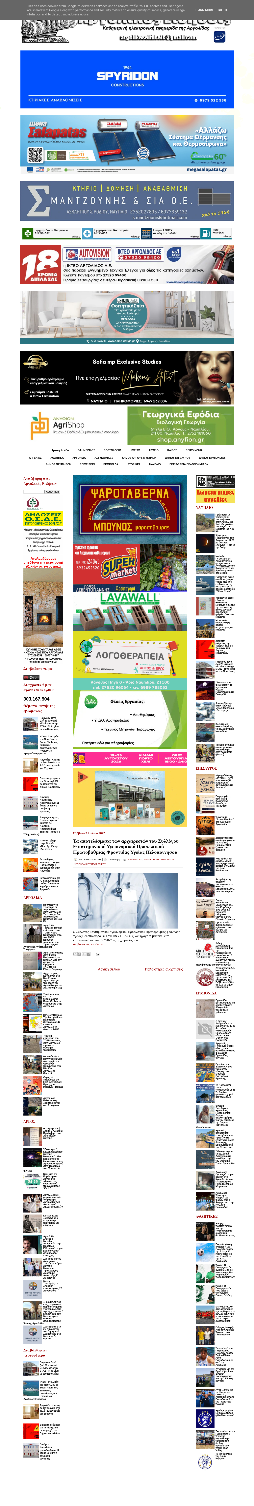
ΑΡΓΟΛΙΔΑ (79, 457)
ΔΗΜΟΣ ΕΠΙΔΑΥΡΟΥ (177, 457)
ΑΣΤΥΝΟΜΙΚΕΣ (103, 457)
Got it (223, 10)
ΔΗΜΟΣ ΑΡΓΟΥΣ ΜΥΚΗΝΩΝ (139, 457)
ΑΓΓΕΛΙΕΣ (35, 457)
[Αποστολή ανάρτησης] (96, 953)
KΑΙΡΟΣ (172, 450)
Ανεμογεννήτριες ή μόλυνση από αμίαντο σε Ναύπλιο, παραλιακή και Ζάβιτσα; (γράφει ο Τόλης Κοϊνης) (41, 826)
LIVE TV (135, 450)
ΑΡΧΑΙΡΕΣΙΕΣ (135, 859)
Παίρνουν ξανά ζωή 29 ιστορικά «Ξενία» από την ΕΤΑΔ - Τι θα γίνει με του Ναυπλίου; (49, 724)
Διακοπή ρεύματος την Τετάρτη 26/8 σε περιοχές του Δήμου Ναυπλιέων (50, 782)
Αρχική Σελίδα (60, 450)
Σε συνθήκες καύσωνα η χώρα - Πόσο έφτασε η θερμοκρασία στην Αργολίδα (50, 865)
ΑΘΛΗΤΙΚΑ (57, 457)
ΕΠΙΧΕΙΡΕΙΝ (87, 464)
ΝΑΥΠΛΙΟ (155, 464)
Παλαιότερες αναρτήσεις (164, 969)
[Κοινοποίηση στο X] (84, 954)
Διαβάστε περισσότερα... (89, 944)
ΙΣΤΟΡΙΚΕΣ (133, 464)
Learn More (204, 10)
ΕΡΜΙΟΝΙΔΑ (110, 464)
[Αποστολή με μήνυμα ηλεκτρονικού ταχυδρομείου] (75, 954)
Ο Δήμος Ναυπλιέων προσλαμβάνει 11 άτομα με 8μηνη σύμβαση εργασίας (49, 804)
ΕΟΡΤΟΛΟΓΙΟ (112, 450)
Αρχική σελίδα (109, 969)
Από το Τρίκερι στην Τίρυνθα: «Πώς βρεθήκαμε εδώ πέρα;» (49, 845)
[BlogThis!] (79, 954)
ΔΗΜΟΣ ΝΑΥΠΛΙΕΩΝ (58, 464)
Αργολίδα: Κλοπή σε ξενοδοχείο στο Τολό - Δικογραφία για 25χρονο (50, 764)
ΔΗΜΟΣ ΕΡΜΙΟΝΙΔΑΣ (212, 457)
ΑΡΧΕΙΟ (154, 450)
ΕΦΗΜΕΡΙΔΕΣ (86, 450)
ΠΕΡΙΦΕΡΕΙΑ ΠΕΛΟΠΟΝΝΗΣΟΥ (188, 464)
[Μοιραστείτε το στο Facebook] (88, 954)
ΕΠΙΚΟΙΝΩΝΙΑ (194, 450)
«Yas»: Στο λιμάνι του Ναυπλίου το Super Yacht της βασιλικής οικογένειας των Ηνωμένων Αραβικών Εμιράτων (41, 745)
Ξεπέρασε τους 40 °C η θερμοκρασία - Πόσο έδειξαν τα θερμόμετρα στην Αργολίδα (50, 884)
